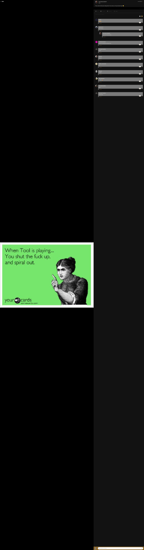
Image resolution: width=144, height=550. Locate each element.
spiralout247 (105, 34)
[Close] (2, 1)
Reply (101, 23)
